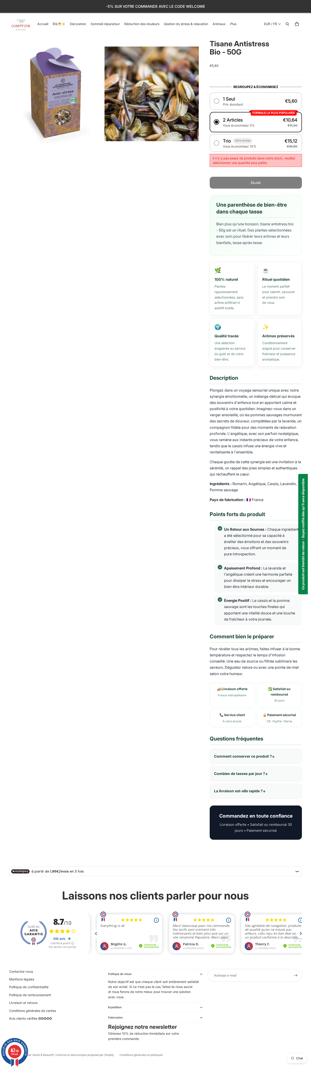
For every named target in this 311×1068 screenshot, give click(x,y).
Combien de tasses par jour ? (239, 773)
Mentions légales (21, 979)
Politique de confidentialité (28, 987)
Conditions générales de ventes (32, 1011)
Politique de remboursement (30, 995)
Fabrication (115, 1017)
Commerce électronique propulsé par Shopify (84, 1055)
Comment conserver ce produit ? (243, 756)
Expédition (115, 1007)
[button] (255, 101)
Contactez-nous (21, 971)
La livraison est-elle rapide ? (238, 791)
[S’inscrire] (295, 975)
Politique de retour (120, 974)
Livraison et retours (23, 1003)
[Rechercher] (287, 24)
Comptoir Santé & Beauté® (37, 1055)
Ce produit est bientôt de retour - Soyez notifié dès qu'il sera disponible (303, 534)
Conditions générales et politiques (141, 1055)
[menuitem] (233, 24)
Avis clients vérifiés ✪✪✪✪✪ (30, 1018)
